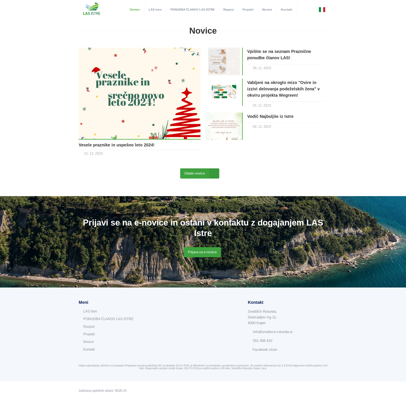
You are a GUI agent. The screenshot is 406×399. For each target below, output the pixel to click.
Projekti (89, 334)
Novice (88, 342)
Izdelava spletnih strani (96, 390)
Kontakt (89, 349)
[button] (202, 252)
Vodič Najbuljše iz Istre (271, 116)
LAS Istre (90, 311)
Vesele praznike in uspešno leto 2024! (117, 145)
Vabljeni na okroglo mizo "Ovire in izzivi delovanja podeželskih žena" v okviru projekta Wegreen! (283, 89)
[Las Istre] (92, 9)
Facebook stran (264, 350)
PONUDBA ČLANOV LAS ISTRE (108, 319)
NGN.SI (120, 390)
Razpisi (89, 326)
